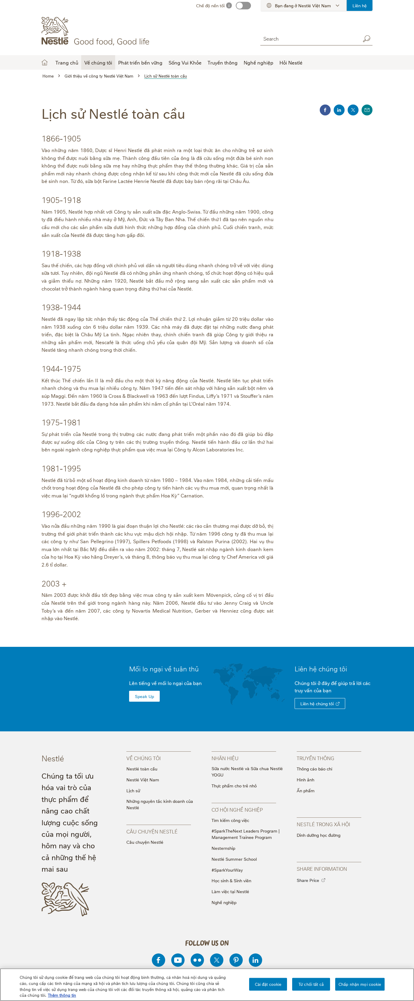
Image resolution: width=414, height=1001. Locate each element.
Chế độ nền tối (210, 5)
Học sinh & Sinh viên (231, 880)
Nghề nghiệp (224, 902)
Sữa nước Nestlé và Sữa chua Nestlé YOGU (247, 771)
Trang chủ (66, 62)
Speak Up (144, 696)
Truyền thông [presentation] (315, 758)
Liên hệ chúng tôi (317, 703)
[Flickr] (197, 960)
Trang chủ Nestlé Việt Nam (45, 62)
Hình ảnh (305, 779)
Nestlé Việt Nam (142, 779)
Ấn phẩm (306, 790)
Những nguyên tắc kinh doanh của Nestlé (159, 804)
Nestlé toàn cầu (141, 768)
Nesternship (223, 848)
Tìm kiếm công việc (230, 820)
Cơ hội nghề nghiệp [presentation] (237, 809)
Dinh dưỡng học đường (318, 835)
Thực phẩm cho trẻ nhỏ (234, 785)
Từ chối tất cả (311, 984)
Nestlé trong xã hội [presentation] (323, 824)
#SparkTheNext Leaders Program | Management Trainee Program (245, 834)
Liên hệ (359, 5)
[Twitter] (216, 960)
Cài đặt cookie (268, 984)
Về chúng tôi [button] (98, 62)
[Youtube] (178, 960)
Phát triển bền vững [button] (140, 62)
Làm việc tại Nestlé (230, 891)
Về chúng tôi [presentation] (143, 758)
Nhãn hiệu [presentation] (225, 758)
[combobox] (308, 38)
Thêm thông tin (62, 994)
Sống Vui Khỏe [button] (185, 62)
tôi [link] (343, 668)
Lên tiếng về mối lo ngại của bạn (165, 683)
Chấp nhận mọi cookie (360, 984)
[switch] (243, 5)
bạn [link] (327, 690)
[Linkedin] (255, 960)
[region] (207, 984)
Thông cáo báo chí (314, 768)
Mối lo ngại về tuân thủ (164, 668)
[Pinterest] (236, 960)
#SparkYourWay (227, 870)
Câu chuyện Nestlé (144, 842)
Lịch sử (133, 790)
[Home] (97, 31)
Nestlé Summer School (234, 859)
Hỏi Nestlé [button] (290, 62)
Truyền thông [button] (223, 62)
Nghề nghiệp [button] (258, 62)
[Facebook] (158, 960)
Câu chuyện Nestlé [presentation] (152, 831)
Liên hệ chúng (321, 668)
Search (366, 39)
